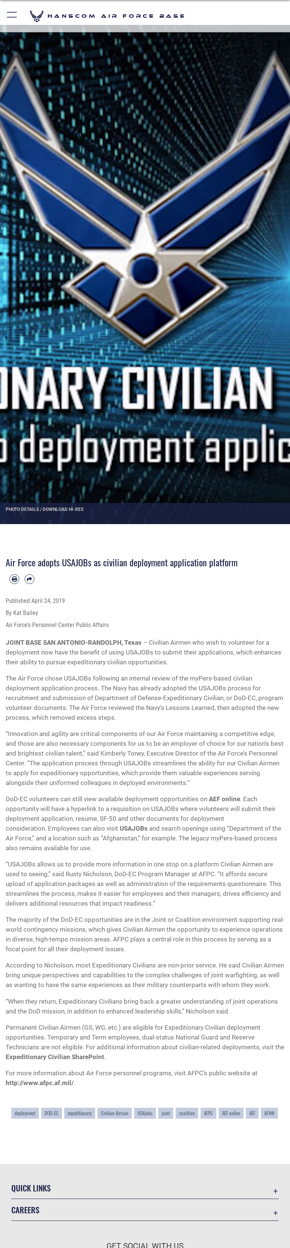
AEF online (224, 799)
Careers (25, 1210)
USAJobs (145, 1113)
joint (166, 1113)
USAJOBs (134, 828)
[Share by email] (29, 579)
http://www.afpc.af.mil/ (40, 1083)
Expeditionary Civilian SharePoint (55, 1057)
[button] (12, 16)
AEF (252, 1113)
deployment (25, 1113)
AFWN (269, 1113)
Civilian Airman (114, 1113)
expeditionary (80, 1113)
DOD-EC (52, 1113)
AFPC (208, 1113)
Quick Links (31, 1188)
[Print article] (14, 579)
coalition (187, 1113)
